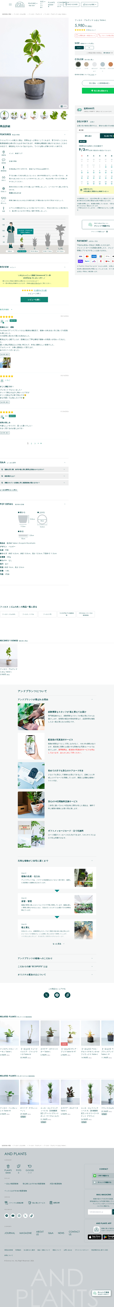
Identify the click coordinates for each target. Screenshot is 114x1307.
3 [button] (35, 443)
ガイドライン (35, 283)
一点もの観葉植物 (11, 1184)
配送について (57, 1250)
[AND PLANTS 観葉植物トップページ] (20, 4)
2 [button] (31, 443)
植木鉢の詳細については (84, 74)
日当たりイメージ (15, 193)
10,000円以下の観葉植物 (66, 614)
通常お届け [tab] (88, 136)
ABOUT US (40, 1233)
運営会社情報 (8, 1250)
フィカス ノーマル (28, 614)
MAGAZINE (25, 1233)
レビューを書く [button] (34, 299)
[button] (38, 443)
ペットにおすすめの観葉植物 (15, 1191)
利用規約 (18, 1250)
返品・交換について (44, 1250)
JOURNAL (9, 1233)
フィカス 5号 (47, 614)
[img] (6, 317)
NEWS (61, 1233)
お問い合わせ (68, 1250)
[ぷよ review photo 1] (5, 362)
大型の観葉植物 (56, 1184)
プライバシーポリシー (82, 1250)
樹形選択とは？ (10, 476)
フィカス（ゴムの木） (20, 14)
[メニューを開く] (10, 4)
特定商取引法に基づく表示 (99, 1250)
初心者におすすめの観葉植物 (34, 1184)
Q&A (51, 1233)
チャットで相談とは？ (98, 231)
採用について (8, 1255)
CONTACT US (74, 1233)
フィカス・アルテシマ (35, 14)
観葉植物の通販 (6, 14)
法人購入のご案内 (29, 1250)
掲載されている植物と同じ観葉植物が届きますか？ (22, 483)
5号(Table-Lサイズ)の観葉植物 (86, 614)
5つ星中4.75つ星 (40, 290)
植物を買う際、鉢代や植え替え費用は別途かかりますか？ (25, 469)
